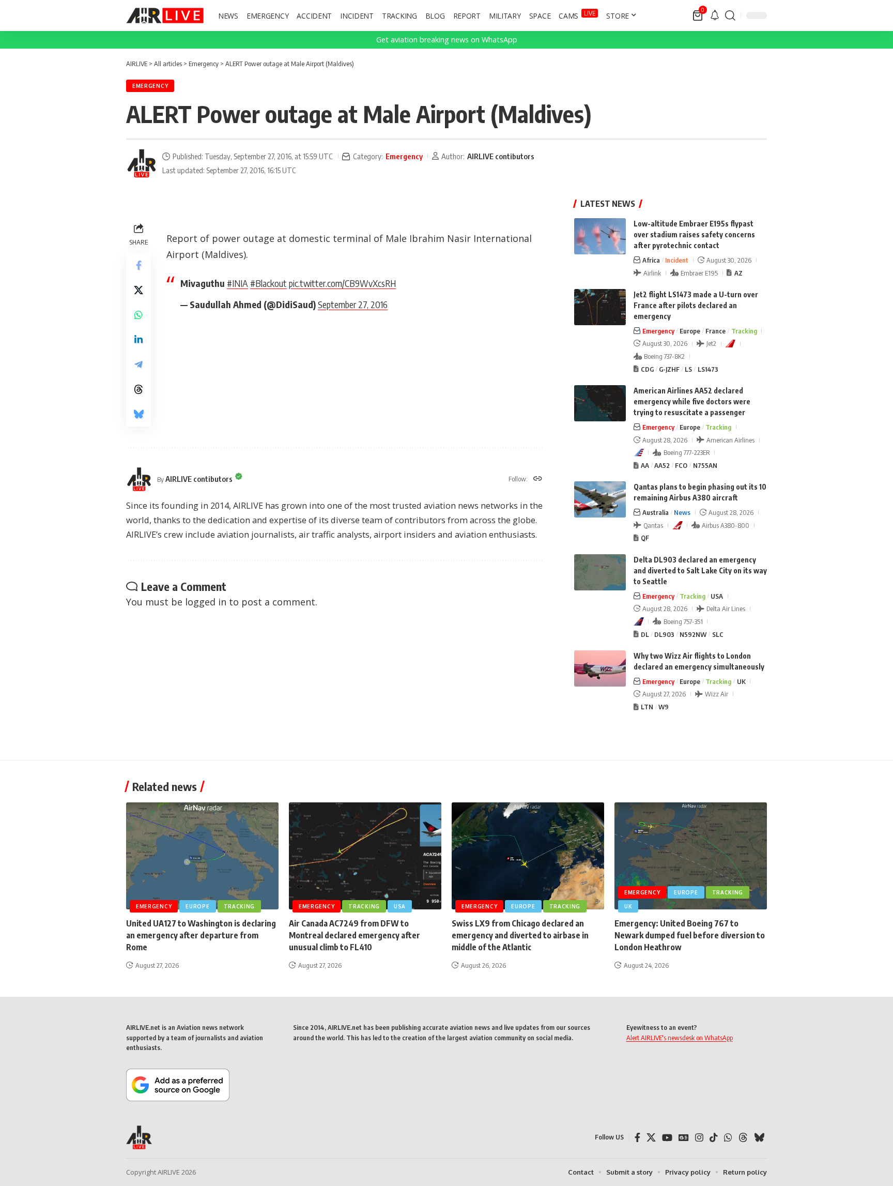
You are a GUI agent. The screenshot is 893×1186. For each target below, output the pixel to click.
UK (741, 681)
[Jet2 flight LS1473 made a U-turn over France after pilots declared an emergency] (600, 307)
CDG (647, 369)
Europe (690, 331)
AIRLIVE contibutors (500, 156)
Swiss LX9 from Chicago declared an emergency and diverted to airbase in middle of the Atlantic (520, 935)
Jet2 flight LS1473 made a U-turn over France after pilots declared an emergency (696, 305)
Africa (651, 260)
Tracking (744, 331)
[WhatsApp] (728, 1138)
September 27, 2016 (353, 304)
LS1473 (708, 369)
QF (645, 538)
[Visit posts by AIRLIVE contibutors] (141, 163)
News (682, 512)
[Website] (537, 479)
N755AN (705, 465)
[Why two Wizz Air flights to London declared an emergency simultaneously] (600, 668)
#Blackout (268, 283)
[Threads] (743, 1138)
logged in (205, 602)
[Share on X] (138, 290)
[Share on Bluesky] (138, 414)
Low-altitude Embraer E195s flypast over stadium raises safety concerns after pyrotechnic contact (694, 234)
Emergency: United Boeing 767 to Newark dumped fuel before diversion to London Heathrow (689, 935)
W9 (663, 707)
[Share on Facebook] (138, 265)
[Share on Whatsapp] (138, 314)
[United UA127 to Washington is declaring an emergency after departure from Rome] (202, 855)
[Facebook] (637, 1138)
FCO (681, 465)
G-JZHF (669, 369)
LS (688, 369)
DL (645, 634)
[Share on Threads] (138, 389)
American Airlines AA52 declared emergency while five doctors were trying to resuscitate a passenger (692, 401)
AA (645, 465)
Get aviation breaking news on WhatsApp (446, 39)
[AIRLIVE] (165, 15)
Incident (676, 260)
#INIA (237, 283)
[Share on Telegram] (138, 364)
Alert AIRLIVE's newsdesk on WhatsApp (679, 1037)
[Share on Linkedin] (138, 339)
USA (717, 596)
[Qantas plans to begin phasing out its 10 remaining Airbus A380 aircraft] (600, 499)
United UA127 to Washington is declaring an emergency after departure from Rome (201, 935)
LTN (647, 707)
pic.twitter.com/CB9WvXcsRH (342, 283)
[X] (651, 1138)
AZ (738, 273)
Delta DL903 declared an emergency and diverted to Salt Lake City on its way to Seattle (700, 570)
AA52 (662, 465)
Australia (655, 512)
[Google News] (683, 1138)
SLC (717, 634)
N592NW (693, 634)
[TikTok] (713, 1138)
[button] (730, 15)
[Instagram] (699, 1138)
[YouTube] (667, 1138)
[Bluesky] (759, 1138)
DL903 (664, 634)
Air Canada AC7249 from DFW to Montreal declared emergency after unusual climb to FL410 (354, 935)
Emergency (150, 86)
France (715, 331)
